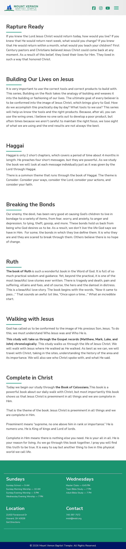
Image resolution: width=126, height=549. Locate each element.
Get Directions (13, 522)
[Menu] (116, 8)
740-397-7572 (73, 514)
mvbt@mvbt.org (73, 518)
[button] (94, 8)
